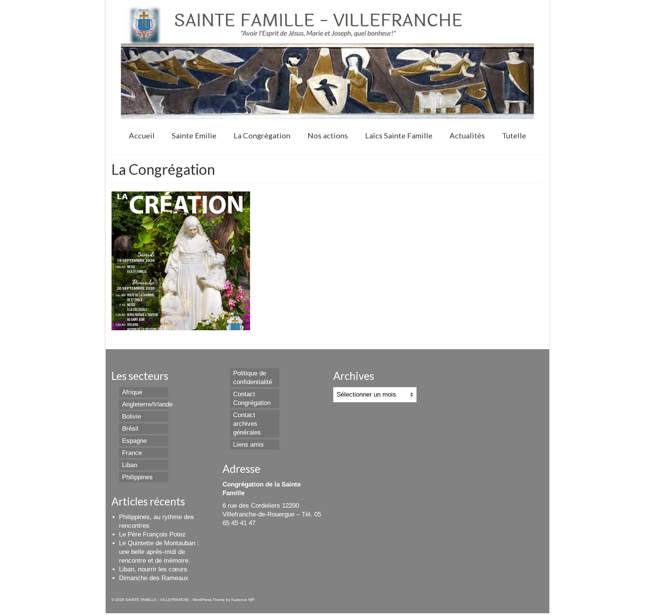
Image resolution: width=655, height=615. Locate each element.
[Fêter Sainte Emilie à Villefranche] (180, 260)
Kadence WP (242, 600)
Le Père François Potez (152, 534)
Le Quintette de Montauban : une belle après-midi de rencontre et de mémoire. (159, 552)
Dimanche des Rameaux (153, 578)
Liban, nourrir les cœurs (153, 569)
